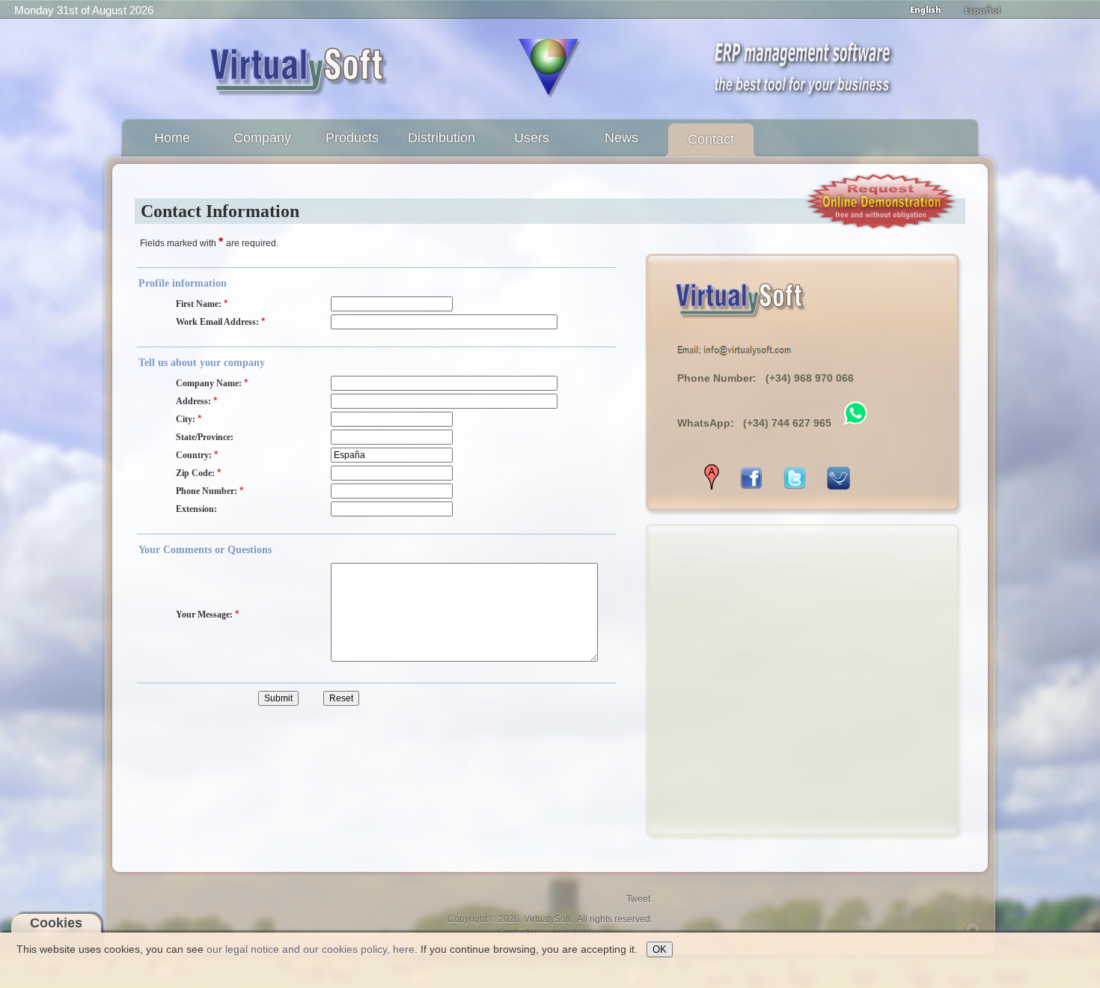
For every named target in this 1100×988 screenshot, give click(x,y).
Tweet (638, 899)
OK (660, 949)
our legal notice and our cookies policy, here (311, 949)
